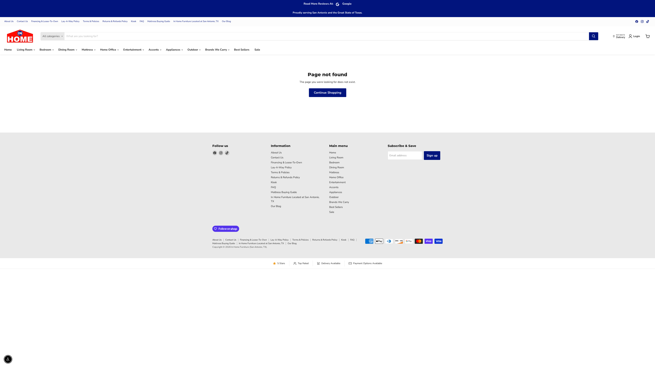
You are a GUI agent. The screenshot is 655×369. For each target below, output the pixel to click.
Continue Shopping (327, 93)
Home (8, 50)
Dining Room (66, 50)
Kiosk (133, 21)
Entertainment (132, 50)
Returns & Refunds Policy (115, 21)
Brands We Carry (216, 50)
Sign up (432, 155)
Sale (257, 50)
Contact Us (22, 21)
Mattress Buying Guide (158, 21)
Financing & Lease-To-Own (44, 21)
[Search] (593, 36)
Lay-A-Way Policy (70, 21)
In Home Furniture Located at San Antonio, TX (196, 21)
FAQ (142, 21)
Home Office (108, 50)
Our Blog (226, 21)
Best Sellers (241, 50)
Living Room (25, 50)
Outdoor (193, 50)
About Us (8, 21)
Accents (154, 50)
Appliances (173, 50)
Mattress (88, 50)
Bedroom (46, 50)
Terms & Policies (91, 21)
